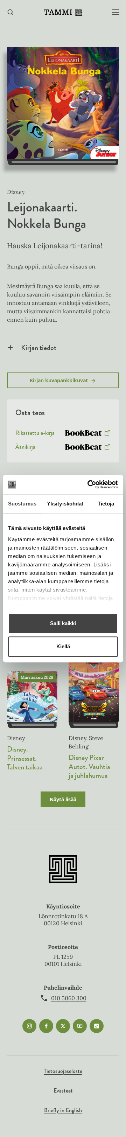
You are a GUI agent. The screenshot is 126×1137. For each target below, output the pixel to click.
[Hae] (11, 12)
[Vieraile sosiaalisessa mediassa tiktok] (97, 1026)
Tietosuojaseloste (63, 1071)
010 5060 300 (68, 998)
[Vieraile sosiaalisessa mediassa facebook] (46, 1026)
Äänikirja (25, 448)
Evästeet (63, 1091)
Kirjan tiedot (38, 348)
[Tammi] (63, 12)
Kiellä (63, 646)
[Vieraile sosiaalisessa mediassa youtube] (80, 1026)
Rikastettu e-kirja (35, 434)
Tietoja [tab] (106, 504)
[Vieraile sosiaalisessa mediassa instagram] (29, 1026)
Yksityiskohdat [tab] (65, 504)
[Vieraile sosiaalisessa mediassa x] (63, 1026)
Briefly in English (63, 1110)
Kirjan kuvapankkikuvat (59, 380)
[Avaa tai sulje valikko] (115, 12)
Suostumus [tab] (22, 504)
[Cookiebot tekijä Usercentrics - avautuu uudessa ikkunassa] (89, 484)
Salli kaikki (63, 623)
